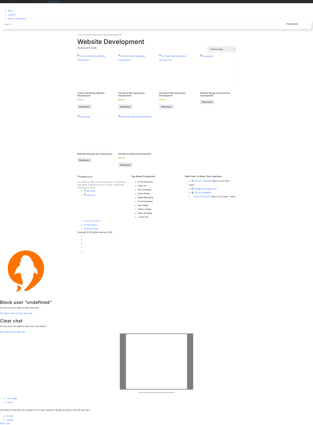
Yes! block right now (10, 313)
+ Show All (143, 217)
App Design (143, 205)
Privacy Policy (90, 225)
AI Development (145, 182)
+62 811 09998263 (202, 192)
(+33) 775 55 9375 (202, 196)
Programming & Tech (93, 35)
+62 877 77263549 (203, 181)
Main (10, 11)
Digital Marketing (145, 197)
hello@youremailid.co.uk (205, 189)
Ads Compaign (144, 189)
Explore (11, 14)
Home (79, 35)
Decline (10, 420)
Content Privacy (91, 228)
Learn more (53, 1)
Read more (84, 106)
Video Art (142, 185)
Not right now (26, 313)
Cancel (10, 402)
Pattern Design (144, 209)
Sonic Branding (145, 213)
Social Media (143, 193)
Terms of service (92, 221)
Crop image (12, 398)
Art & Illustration (145, 201)
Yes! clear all (6, 332)
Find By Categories (16, 18)
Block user (5, 423)
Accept (10, 416)
